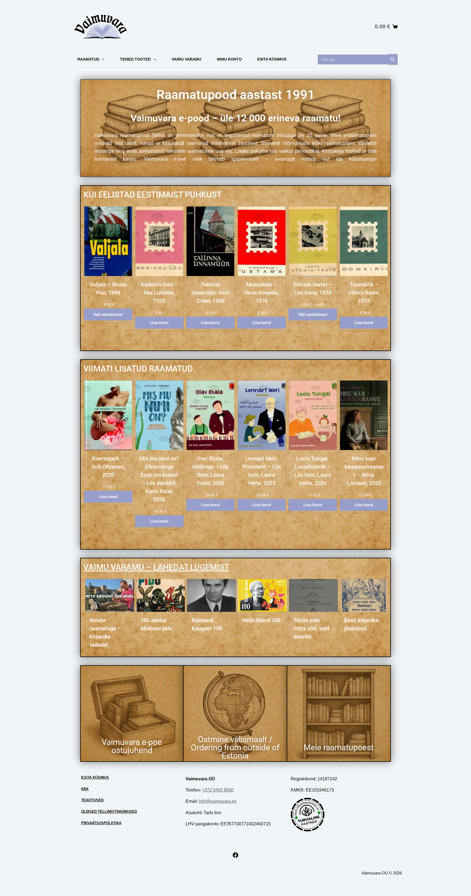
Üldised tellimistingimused (109, 812)
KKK (85, 789)
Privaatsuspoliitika (101, 823)
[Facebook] (235, 857)
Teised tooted (135, 59)
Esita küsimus (271, 59)
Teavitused (92, 800)
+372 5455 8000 (218, 790)
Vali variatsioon (108, 314)
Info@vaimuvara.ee (218, 801)
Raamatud (88, 59)
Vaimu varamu (186, 59)
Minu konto (229, 59)
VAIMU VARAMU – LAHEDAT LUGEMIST (156, 567)
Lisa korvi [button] (159, 322)
